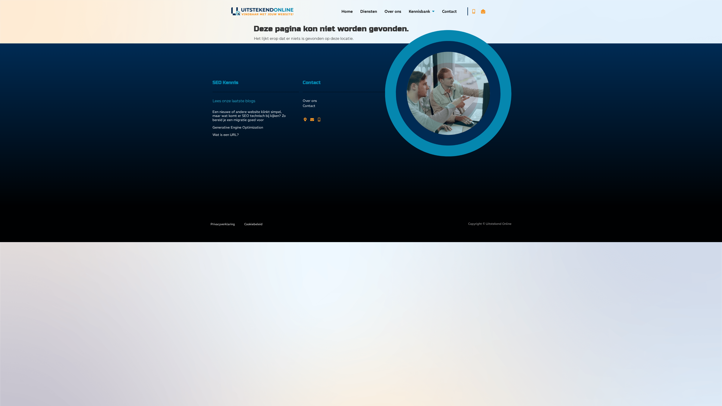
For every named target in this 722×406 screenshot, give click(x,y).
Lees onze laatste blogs (233, 101)
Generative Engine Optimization (237, 127)
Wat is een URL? (225, 135)
